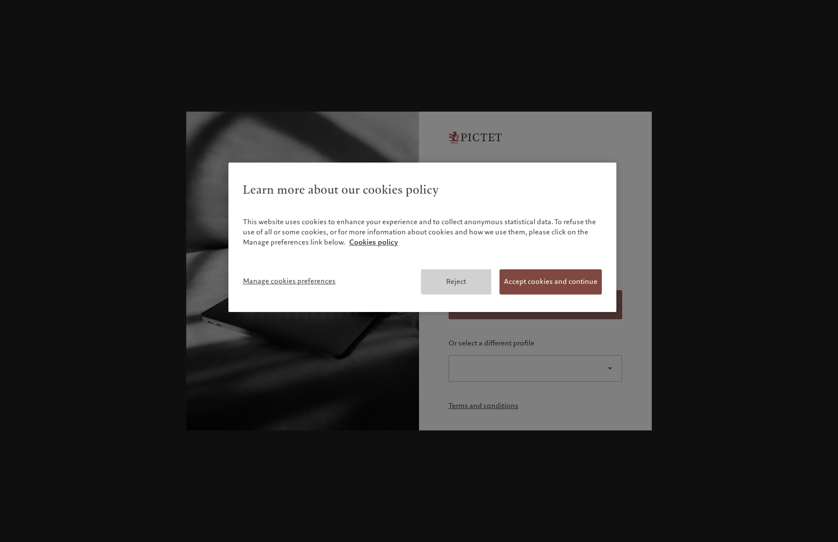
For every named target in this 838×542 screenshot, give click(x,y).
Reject (456, 281)
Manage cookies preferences (289, 281)
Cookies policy (373, 242)
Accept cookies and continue (550, 281)
